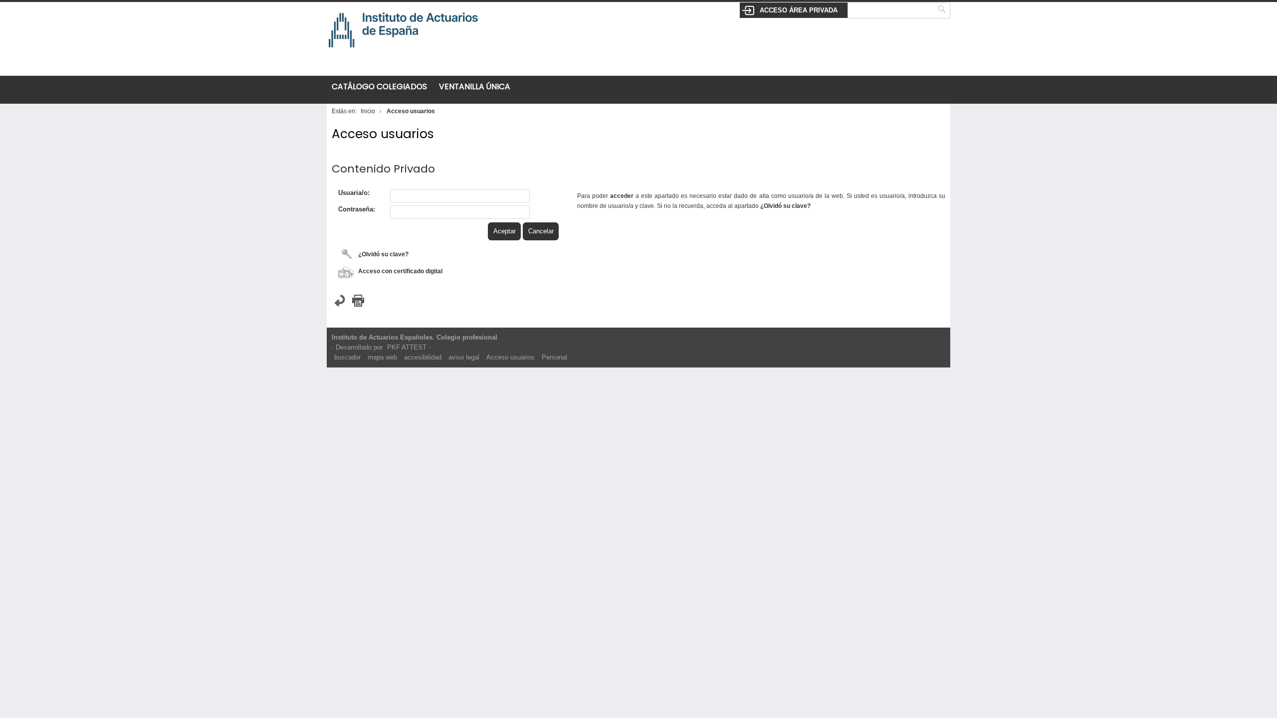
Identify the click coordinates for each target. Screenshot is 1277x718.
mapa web (382, 357)
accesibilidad (422, 357)
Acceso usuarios (510, 357)
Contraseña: (356, 209)
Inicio (368, 111)
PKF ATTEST (406, 347)
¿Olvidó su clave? (383, 254)
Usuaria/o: (354, 192)
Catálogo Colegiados (379, 86)
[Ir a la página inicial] (403, 54)
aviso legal (463, 357)
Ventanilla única (474, 86)
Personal (554, 357)
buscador (347, 357)
